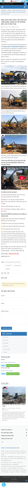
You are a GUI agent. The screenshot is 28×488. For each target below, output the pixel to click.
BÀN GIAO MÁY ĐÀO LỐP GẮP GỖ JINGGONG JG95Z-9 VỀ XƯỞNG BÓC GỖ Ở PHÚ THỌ (15, 262)
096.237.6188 (9, 370)
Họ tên (3, 295)
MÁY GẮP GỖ (8, 265)
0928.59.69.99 (11, 362)
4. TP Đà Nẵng (4, 471)
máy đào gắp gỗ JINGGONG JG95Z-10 (13, 46)
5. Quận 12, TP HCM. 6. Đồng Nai (17, 471)
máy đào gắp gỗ (17, 265)
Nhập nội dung (5, 311)
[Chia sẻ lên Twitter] (5, 273)
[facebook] (2, 442)
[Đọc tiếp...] (5, 420)
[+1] (8, 273)
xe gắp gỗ (8, 268)
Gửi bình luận (6, 328)
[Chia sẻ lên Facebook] (2, 273)
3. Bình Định (23, 470)
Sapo (17, 481)
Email (3, 303)
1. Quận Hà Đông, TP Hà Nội (15, 468)
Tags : (3, 262)
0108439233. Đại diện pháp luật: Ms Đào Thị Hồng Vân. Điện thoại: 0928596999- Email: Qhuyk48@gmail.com (13, 458)
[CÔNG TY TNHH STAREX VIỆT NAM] (14, 1)
